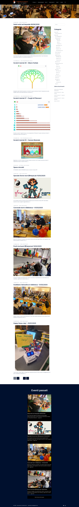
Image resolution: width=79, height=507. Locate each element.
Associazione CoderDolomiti (22, 505)
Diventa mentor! (51, 2)
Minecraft (56, 61)
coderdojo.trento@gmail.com (33, 505)
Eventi (46, 2)
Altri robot (58, 70)
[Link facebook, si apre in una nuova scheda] (63, 505)
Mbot (57, 74)
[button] (65, 2)
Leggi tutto (40, 417)
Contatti (61, 2)
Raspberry (58, 48)
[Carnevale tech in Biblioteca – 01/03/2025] (32, 223)
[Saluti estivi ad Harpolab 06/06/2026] (32, 40)
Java (57, 64)
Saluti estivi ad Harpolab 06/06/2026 (26, 24)
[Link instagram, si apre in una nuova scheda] (65, 505)
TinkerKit (58, 43)
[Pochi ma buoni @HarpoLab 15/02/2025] (39, 479)
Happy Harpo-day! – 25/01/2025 (24, 323)
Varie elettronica (59, 50)
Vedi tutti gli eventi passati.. (39, 497)
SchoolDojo (57, 75)
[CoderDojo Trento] (20, 2)
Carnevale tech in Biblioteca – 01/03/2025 (28, 208)
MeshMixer (58, 56)
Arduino (57, 39)
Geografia (57, 53)
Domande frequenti (41, 2)
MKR (58, 42)
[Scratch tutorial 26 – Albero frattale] (32, 77)
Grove (58, 40)
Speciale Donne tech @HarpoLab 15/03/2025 (29, 176)
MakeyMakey (58, 45)
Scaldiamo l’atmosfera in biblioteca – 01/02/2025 (30, 285)
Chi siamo (34, 2)
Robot (56, 69)
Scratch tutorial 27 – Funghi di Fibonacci (27, 98)
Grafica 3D (57, 55)
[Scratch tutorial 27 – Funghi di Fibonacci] (32, 115)
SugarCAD (58, 58)
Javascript (58, 82)
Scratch (30, 96)
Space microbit (18, 167)
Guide (57, 2)
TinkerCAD (58, 60)
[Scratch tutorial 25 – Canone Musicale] (32, 150)
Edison (57, 72)
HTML (57, 80)
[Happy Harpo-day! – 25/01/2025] (32, 347)
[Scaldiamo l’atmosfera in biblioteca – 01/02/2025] (32, 300)
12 (24, 378)
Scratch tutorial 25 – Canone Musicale (26, 140)
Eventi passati (24, 22)
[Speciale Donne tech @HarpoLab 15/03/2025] (32, 188)
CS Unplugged (57, 36)
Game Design (57, 52)
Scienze (56, 77)
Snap (56, 83)
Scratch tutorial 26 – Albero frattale (25, 63)
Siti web (56, 79)
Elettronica (21, 165)
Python (57, 66)
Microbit (27, 165)
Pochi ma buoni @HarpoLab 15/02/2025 (27, 246)
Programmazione (26, 96)
